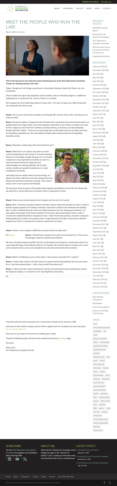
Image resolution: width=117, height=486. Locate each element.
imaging (102, 371)
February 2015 (98, 287)
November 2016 (99, 268)
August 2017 (98, 235)
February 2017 (98, 257)
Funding (105, 368)
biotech (95, 342)
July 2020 (96, 140)
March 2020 (97, 147)
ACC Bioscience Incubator (101, 327)
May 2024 (97, 78)
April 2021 (97, 125)
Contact (107, 8)
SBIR (95, 408)
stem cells (96, 412)
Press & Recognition (101, 307)
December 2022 (99, 92)
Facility (80, 8)
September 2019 (99, 166)
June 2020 (97, 144)
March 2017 (97, 254)
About (57, 8)
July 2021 (96, 118)
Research (102, 404)
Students (104, 412)
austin (95, 335)
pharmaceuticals (104, 397)
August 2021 (98, 114)
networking (104, 393)
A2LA (95, 324)
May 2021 (97, 122)
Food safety (97, 368)
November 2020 (99, 133)
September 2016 (99, 272)
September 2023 (99, 89)
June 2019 (97, 173)
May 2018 (97, 206)
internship (96, 379)
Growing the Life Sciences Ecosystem (93, 456)
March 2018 (97, 213)
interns (107, 375)
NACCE (95, 393)
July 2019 (96, 169)
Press (95, 404)
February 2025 (98, 67)
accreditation (97, 331)
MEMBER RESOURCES (90, 2)
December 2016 (99, 265)
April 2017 (97, 250)
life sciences (106, 379)
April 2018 (97, 210)
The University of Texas (100, 419)
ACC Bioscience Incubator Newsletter (93, 463)
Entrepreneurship (98, 357)
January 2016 (98, 283)
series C (101, 408)
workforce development (100, 423)
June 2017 (97, 243)
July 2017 (96, 239)
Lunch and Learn (98, 382)
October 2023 (98, 85)
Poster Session (105, 401)
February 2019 (98, 188)
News (89, 8)
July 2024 (96, 74)
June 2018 (97, 202)
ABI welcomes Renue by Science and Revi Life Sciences (101, 50)
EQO (108, 357)
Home (8, 477)
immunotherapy (98, 375)
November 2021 (99, 103)
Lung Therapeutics (99, 386)
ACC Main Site (106, 2)
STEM (108, 408)
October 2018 (98, 195)
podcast (95, 401)
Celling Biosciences (99, 349)
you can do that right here (16, 329)
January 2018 (98, 221)
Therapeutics (97, 416)
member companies (99, 390)
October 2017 (98, 228)
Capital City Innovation (100, 346)
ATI (105, 331)
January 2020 (98, 155)
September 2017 (99, 232)
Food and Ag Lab (98, 364)
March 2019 (97, 184)
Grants (95, 371)
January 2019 (98, 191)
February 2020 (98, 151)
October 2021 (98, 107)
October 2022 (98, 96)
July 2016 (96, 276)
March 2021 (97, 129)
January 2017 (98, 261)
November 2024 (99, 70)
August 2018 (98, 199)
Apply (97, 8)
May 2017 (97, 246)
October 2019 (98, 162)
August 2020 (98, 136)
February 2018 (98, 217)
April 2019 (97, 180)
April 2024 (97, 81)
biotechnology (104, 342)
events (95, 360)
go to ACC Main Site (66, 477)
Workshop (96, 427)
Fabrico (102, 360)
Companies (68, 8)
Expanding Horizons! (101, 56)
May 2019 (97, 177)
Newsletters (21, 32)
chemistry (96, 353)
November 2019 (99, 158)
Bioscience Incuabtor (99, 338)
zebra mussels (97, 430)
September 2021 (99, 111)
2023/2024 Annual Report (88, 450)
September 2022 (99, 100)
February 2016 (98, 279)
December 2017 (99, 224)
